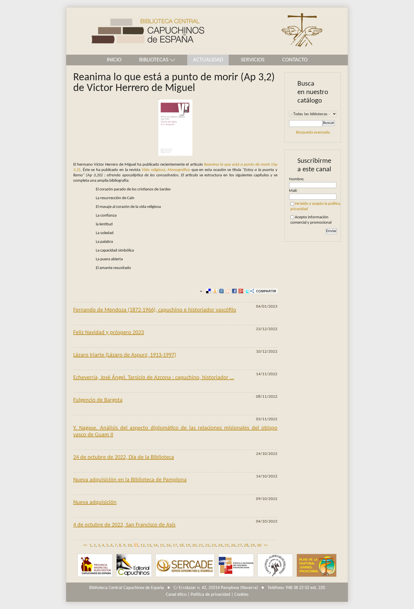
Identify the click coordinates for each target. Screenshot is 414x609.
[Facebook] (233, 291)
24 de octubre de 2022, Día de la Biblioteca (123, 457)
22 (207, 545)
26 (233, 545)
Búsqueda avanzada (313, 132)
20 (194, 545)
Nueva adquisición (95, 502)
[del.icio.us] (207, 291)
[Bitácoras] (214, 291)
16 (168, 545)
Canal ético (176, 594)
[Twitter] (246, 291)
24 (220, 545)
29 (252, 545)
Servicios (252, 60)
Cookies (241, 594)
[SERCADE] (185, 565)
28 (246, 545)
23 (214, 545)
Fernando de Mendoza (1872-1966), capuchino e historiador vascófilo (154, 310)
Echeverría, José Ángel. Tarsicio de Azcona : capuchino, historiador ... (153, 378)
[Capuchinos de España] (95, 565)
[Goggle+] (240, 291)
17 (175, 545)
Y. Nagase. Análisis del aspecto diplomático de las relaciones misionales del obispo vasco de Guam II (175, 431)
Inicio (114, 60)
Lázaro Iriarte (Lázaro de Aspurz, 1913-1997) (124, 355)
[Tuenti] (220, 291)
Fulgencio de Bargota (98, 400)
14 (155, 545)
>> (266, 545)
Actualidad (208, 60)
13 (149, 545)
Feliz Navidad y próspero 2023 (108, 332)
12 (142, 545)
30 (259, 545)
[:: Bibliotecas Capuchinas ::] (135, 31)
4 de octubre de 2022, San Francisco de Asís (124, 525)
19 (188, 545)
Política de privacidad (210, 594)
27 (239, 545)
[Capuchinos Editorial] (134, 565)
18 (181, 545)
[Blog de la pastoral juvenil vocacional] (316, 565)
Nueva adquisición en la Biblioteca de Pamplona (130, 480)
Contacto (295, 60)
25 (226, 545)
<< (85, 545)
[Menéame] (227, 291)
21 (201, 545)
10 (129, 545)
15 (162, 545)
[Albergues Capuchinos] (275, 565)
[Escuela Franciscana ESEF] (236, 565)
